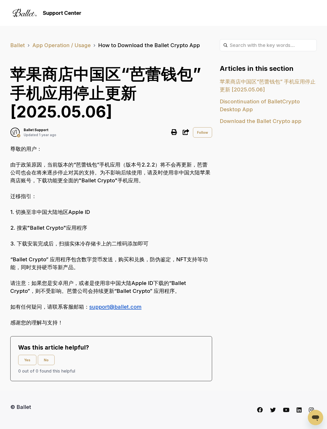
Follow (202, 132)
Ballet (17, 45)
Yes (27, 360)
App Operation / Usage (61, 45)
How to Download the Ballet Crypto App (149, 45)
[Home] (24, 13)
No (46, 360)
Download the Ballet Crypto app (260, 121)
